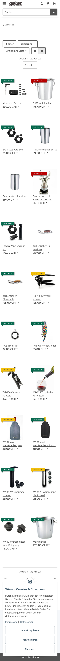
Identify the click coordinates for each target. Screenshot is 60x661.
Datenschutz (26, 622)
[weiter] (54, 65)
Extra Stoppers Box (13, 149)
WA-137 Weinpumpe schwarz (13, 493)
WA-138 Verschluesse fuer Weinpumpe (14, 543)
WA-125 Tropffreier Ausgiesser (43, 394)
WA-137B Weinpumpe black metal (44, 493)
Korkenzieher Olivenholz (10, 297)
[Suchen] (53, 12)
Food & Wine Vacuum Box (14, 247)
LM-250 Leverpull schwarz (42, 297)
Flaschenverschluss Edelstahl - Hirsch (43, 198)
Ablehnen (30, 649)
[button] (42, 3)
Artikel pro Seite (15, 50)
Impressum (11, 622)
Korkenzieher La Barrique (41, 247)
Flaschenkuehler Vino (14, 196)
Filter (10, 43)
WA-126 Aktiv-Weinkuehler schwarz (44, 443)
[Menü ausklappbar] (4, 2)
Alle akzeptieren (30, 630)
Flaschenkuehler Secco (45, 149)
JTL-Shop (35, 657)
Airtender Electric (12, 103)
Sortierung (26, 43)
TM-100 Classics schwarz (11, 394)
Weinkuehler (39, 541)
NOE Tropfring (10, 345)
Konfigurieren (30, 639)
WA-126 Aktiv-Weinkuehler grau (12, 443)
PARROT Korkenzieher (44, 345)
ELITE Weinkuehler (42, 103)
